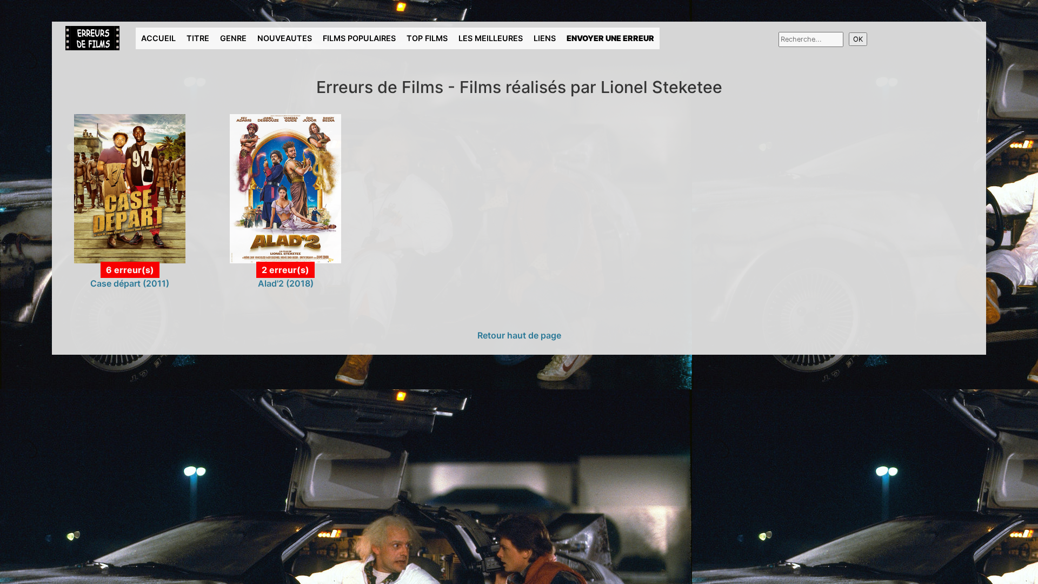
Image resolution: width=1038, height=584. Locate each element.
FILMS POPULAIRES (359, 38)
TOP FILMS (427, 38)
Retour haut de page (519, 335)
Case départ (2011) (129, 283)
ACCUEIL (158, 38)
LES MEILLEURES (490, 38)
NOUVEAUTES (284, 38)
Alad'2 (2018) (286, 283)
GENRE (233, 38)
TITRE (198, 38)
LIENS (545, 38)
